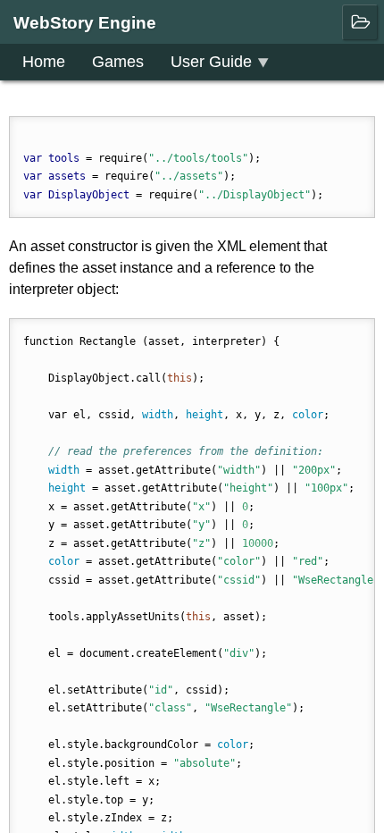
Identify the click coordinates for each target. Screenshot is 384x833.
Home (43, 62)
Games (118, 62)
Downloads (62, 97)
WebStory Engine (84, 22)
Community (169, 97)
